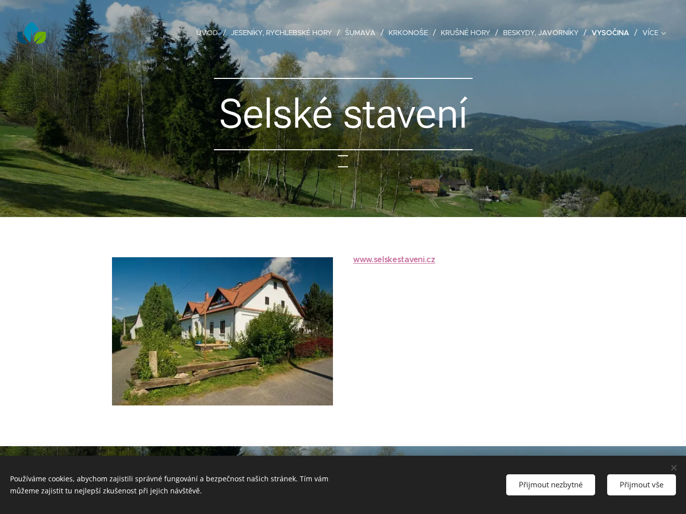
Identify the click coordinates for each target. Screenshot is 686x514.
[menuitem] (210, 32)
